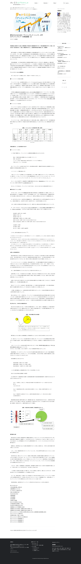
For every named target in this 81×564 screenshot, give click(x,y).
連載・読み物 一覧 (35, 543)
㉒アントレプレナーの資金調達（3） (17, 521)
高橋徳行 (59, 10)
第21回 (15, 52)
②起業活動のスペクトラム (15, 488)
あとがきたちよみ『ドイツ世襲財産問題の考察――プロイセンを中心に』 (63, 54)
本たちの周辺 (34, 546)
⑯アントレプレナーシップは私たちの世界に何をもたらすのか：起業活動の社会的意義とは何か (28, 511)
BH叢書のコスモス (36, 550)
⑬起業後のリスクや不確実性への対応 (17, 507)
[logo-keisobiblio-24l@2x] (19, 2)
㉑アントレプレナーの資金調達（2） (17, 520)
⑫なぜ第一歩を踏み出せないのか (16, 505)
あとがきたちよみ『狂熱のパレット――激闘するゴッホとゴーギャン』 (63, 47)
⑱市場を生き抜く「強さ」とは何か (17, 515)
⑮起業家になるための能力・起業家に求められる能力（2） (21, 510)
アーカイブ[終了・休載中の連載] (38, 545)
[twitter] (64, 87)
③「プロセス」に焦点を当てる (16, 490)
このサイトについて (13, 550)
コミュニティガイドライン (14, 552)
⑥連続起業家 (12, 495)
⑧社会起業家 (12, 498)
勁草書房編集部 (60, 50)
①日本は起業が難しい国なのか (16, 487)
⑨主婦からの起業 (13, 500)
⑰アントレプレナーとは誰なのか (16, 513)
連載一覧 (64, 80)
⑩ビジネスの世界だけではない (16, 502)
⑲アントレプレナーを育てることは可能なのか (19, 516)
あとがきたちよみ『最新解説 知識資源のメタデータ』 (63, 61)
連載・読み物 (16, 530)
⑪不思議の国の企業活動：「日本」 (17, 503)
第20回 (26, 192)
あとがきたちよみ (36, 547)
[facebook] (62, 87)
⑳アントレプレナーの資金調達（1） (17, 518)
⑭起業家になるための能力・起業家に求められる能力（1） (21, 508)
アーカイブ (64, 83)
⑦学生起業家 (12, 497)
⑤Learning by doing (14, 493)
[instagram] (66, 87)
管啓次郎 (58, 68)
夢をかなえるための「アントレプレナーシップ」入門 (27, 530)
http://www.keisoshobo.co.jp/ (57, 546)
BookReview (35, 549)
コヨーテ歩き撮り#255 (61, 66)
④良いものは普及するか (14, 492)
